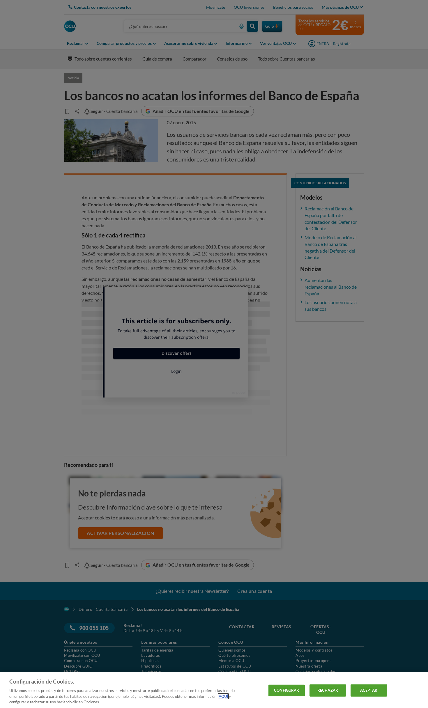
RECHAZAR (327, 690)
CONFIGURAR (286, 690)
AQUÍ (223, 696)
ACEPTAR (368, 690)
